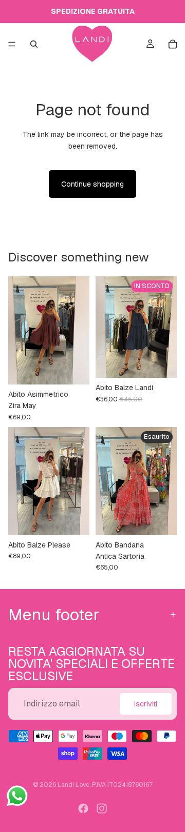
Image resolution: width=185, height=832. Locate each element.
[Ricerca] (34, 44)
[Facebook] (83, 808)
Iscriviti (145, 703)
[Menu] (12, 44)
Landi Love (73, 785)
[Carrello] (172, 44)
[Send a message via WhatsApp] (17, 796)
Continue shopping (92, 184)
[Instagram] (102, 808)
